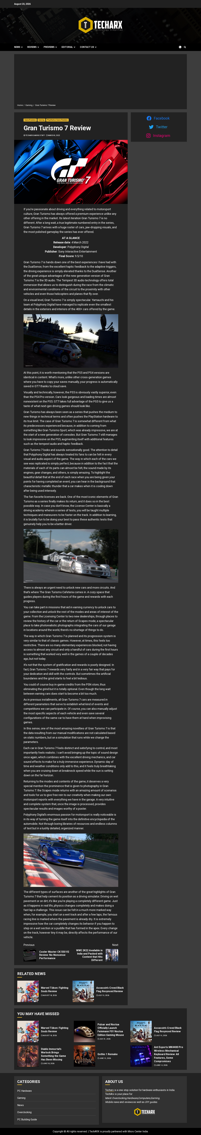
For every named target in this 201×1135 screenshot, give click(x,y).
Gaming (41, 120)
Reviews (32, 47)
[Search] (185, 47)
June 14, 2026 (162, 1065)
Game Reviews (30, 120)
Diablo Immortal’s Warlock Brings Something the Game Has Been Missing (53, 1054)
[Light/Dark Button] (178, 47)
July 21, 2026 (105, 1039)
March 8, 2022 (54, 135)
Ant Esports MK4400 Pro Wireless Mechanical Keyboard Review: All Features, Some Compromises (168, 1054)
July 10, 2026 (103, 995)
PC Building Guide (27, 1119)
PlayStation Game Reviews (57, 120)
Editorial (67, 47)
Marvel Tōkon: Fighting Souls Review (54, 989)
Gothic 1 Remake (108, 1054)
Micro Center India (138, 1131)
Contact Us (87, 47)
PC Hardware (24, 1090)
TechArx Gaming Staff (35, 135)
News (17, 47)
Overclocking (24, 1112)
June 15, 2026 (105, 1058)
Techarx (109, 1090)
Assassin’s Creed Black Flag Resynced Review (110, 989)
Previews (49, 47)
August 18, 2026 (50, 995)
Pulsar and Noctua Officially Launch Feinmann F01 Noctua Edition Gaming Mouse (111, 1030)
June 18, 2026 (48, 1063)
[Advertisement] (100, 80)
